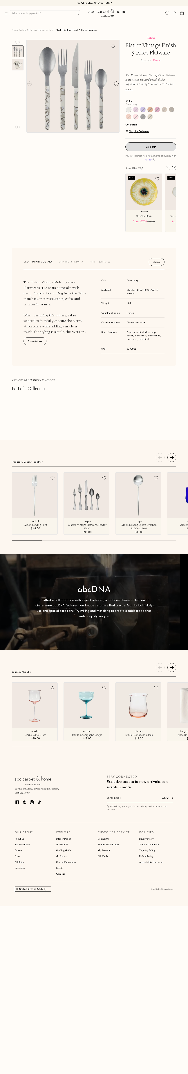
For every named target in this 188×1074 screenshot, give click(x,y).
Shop (14, 30)
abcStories (61, 856)
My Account (104, 850)
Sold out (151, 146)
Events (59, 868)
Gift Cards (103, 856)
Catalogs (60, 874)
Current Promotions (66, 862)
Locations (20, 868)
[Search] (77, 13)
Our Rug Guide (63, 850)
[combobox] (45, 13)
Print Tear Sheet (101, 261)
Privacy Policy (146, 839)
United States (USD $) (32, 889)
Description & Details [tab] (38, 261)
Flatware (42, 30)
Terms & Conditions (149, 844)
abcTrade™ (62, 844)
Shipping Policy (147, 850)
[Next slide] (17, 127)
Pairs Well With (134, 168)
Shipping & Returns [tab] (71, 261)
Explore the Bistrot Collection (33, 380)
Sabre (52, 30)
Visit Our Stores (22, 792)
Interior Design (63, 839)
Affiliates (19, 862)
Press (17, 856)
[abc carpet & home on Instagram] (32, 801)
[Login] (174, 13)
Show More (35, 341)
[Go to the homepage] (107, 16)
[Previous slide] (17, 42)
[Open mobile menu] (6, 13)
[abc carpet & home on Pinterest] (24, 801)
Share (156, 262)
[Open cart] (182, 13)
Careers (18, 850)
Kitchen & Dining (27, 30)
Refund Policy (146, 856)
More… (129, 89)
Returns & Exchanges (108, 844)
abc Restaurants (22, 844)
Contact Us (103, 839)
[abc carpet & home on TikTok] (39, 801)
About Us (19, 839)
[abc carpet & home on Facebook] (17, 801)
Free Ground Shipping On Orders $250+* (94, 2)
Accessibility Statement (151, 862)
